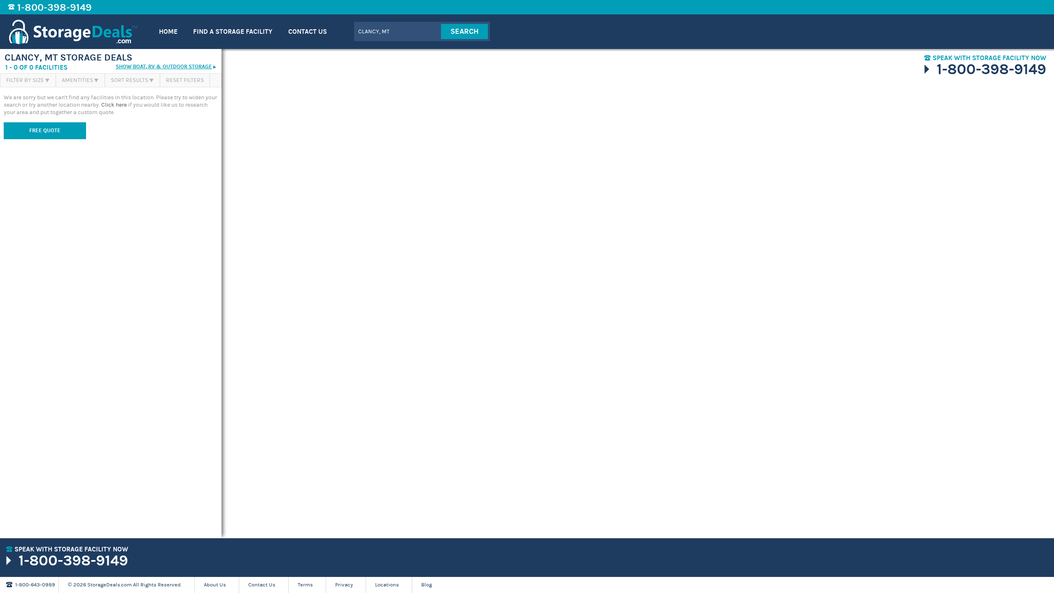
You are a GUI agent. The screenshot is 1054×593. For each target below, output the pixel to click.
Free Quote (45, 130)
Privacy (344, 585)
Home (168, 31)
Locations (387, 585)
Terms (305, 585)
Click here (114, 105)
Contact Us (261, 585)
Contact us (307, 31)
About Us (215, 585)
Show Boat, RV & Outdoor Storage (164, 67)
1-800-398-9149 (54, 7)
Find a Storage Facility (233, 31)
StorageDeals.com (73, 31)
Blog (426, 585)
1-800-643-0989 (35, 585)
